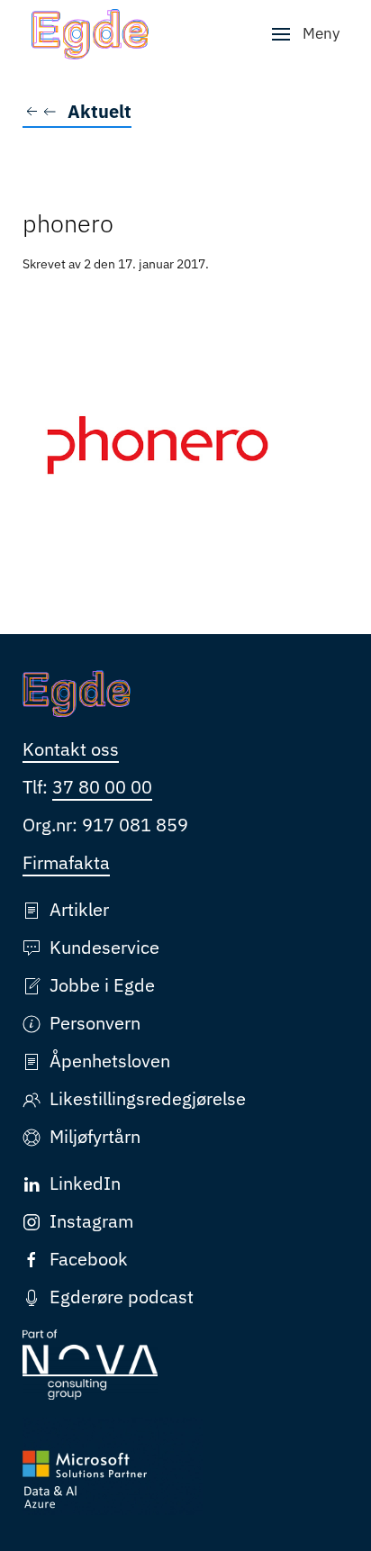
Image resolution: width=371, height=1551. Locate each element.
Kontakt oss (71, 749)
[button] (305, 34)
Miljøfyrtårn (95, 1136)
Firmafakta (66, 862)
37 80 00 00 (102, 787)
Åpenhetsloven (110, 1060)
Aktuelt (99, 111)
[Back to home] (90, 34)
